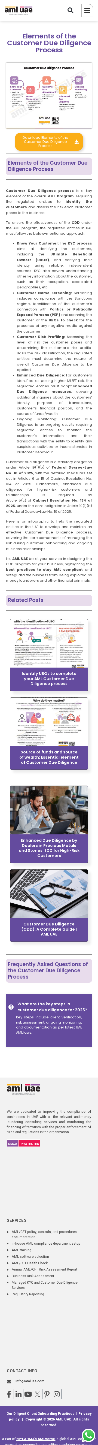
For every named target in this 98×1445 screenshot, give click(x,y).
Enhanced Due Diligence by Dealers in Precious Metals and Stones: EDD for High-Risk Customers (49, 848)
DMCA (12, 1143)
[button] (70, 10)
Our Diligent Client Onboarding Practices (40, 1413)
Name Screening (54, 293)
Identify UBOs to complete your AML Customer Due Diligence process (49, 678)
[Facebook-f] (9, 1394)
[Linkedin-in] (18, 1394)
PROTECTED (30, 1143)
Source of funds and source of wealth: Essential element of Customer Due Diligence (49, 757)
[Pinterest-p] (47, 1394)
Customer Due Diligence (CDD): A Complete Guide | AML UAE (49, 929)
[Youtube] (28, 1394)
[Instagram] (57, 1394)
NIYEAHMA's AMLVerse (35, 1439)
